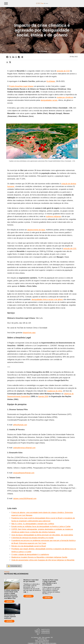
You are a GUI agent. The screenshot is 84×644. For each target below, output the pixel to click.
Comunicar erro (14, 566)
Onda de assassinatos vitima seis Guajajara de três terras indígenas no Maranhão (42, 560)
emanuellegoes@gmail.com (23, 473)
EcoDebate (51, 81)
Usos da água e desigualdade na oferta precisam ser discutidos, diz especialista (42, 535)
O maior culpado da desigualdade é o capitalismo (30, 554)
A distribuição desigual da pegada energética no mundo (32, 538)
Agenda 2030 (43, 396)
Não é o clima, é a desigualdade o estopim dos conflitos (32, 524)
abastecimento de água (36, 230)
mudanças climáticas (65, 97)
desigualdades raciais (49, 100)
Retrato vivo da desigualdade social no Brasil (28, 546)
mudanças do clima (54, 391)
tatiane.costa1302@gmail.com (24, 498)
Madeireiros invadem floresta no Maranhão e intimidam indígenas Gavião (39, 557)
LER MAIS (9, 601)
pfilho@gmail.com (20, 425)
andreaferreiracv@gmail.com (24, 448)
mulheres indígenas (53, 216)
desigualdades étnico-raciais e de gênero (47, 299)
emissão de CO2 (63, 71)
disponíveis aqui (29, 333)
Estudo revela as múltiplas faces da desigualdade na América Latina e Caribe (40, 526)
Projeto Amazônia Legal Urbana (21, 86)
